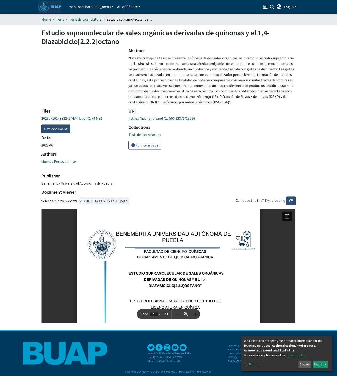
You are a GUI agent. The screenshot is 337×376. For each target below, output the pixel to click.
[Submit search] (272, 7)
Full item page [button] (146, 145)
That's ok (320, 364)
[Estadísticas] (265, 7)
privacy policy (296, 355)
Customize (251, 364)
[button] (279, 7)
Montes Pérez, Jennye (58, 161)
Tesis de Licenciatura (85, 19)
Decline (305, 364)
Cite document (55, 129)
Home (46, 19)
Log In (289, 7)
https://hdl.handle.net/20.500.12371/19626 (161, 118)
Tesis (60, 19)
